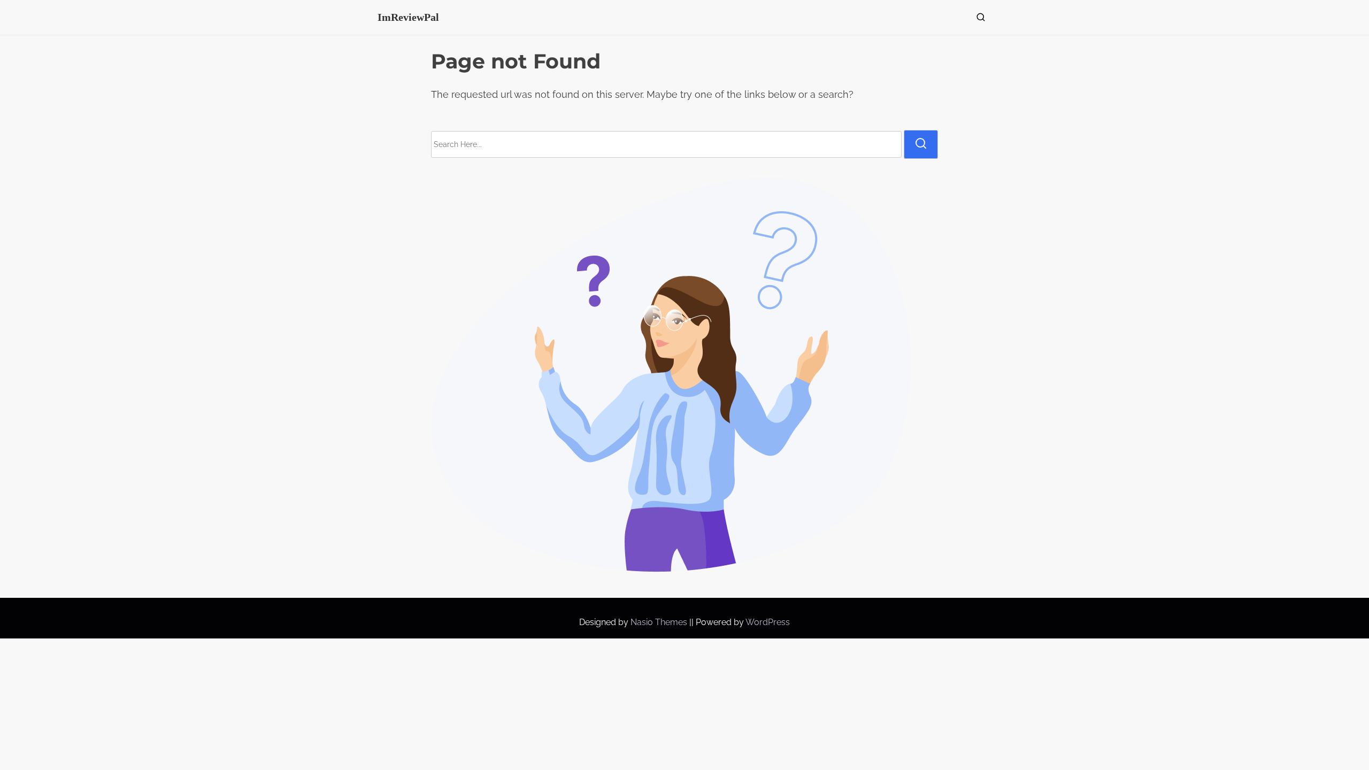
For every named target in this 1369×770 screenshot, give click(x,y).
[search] (978, 19)
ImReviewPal (408, 17)
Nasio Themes (659, 622)
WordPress (767, 622)
